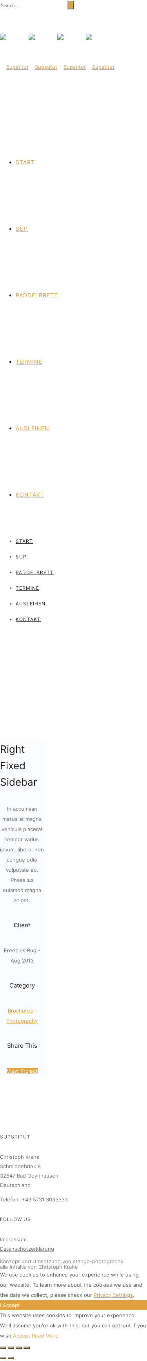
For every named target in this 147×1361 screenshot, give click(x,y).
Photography (22, 1021)
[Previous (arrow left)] (3, 1358)
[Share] (11, 1348)
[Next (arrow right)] (11, 1358)
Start (25, 162)
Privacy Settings (113, 1295)
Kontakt (30, 494)
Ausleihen (32, 428)
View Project (22, 1071)
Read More (45, 1335)
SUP (22, 228)
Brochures (20, 1010)
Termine (29, 361)
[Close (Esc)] (3, 1348)
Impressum (13, 1239)
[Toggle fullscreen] (19, 1348)
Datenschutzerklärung (27, 1249)
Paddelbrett (37, 295)
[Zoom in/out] (27, 1348)
